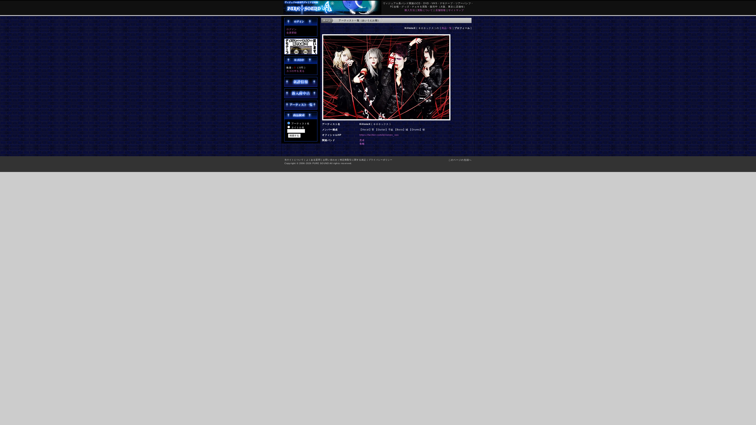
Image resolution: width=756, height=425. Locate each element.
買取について (425, 10)
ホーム (327, 20)
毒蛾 (362, 143)
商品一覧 (447, 28)
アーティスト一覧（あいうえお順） (359, 20)
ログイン (291, 29)
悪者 (362, 140)
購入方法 (410, 10)
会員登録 (291, 32)
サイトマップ (456, 10)
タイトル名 (297, 127)
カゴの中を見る (295, 71)
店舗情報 (440, 10)
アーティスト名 (300, 123)
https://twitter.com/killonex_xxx (379, 135)
